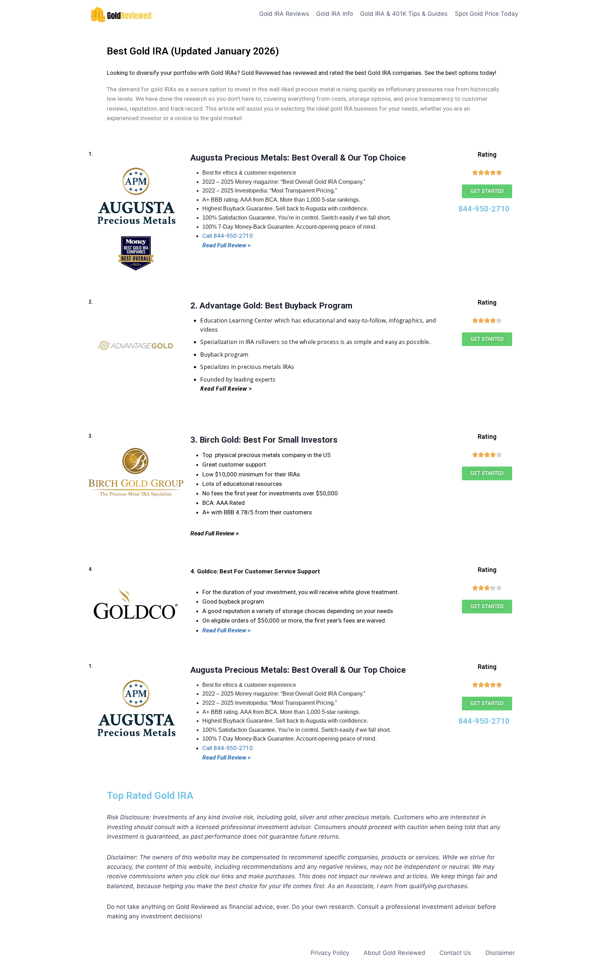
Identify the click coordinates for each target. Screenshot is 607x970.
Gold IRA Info (334, 13)
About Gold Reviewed (394, 952)
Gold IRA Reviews (284, 13)
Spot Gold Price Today (486, 13)
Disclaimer (500, 952)
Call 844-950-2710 (227, 235)
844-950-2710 (484, 208)
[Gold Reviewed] (120, 14)
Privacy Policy (330, 952)
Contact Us (455, 952)
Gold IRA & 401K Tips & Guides (404, 13)
